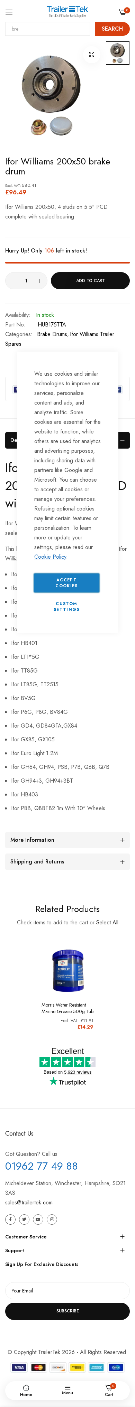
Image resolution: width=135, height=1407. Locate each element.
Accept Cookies (66, 583)
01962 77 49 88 (41, 1166)
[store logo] (67, 12)
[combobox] (47, 29)
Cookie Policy (50, 557)
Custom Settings (67, 607)
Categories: (19, 334)
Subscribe (67, 1311)
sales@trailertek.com (29, 1202)
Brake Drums (52, 334)
